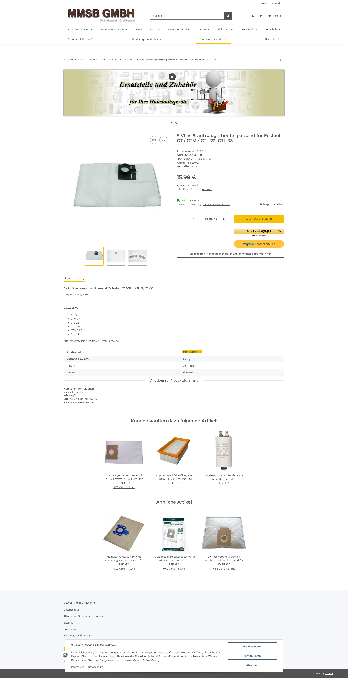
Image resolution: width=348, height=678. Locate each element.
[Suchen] (228, 16)
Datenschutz (95, 666)
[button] (253, 15)
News (263, 3)
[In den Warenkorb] (66, 131)
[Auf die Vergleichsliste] (154, 140)
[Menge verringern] (181, 219)
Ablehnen (252, 665)
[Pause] (172, 76)
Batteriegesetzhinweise (78, 635)
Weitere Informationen (257, 253)
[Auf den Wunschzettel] (163, 140)
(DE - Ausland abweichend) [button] (216, 204)
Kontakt (276, 3)
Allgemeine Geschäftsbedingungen (85, 616)
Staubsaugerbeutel (192, 352)
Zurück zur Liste (74, 59)
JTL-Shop (329, 673)
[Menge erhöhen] (224, 219)
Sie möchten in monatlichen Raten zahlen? (231, 253)
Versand (207, 189)
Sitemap (69, 622)
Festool (194, 162)
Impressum (77, 666)
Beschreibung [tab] (74, 278)
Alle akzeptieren (252, 646)
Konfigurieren (252, 655)
